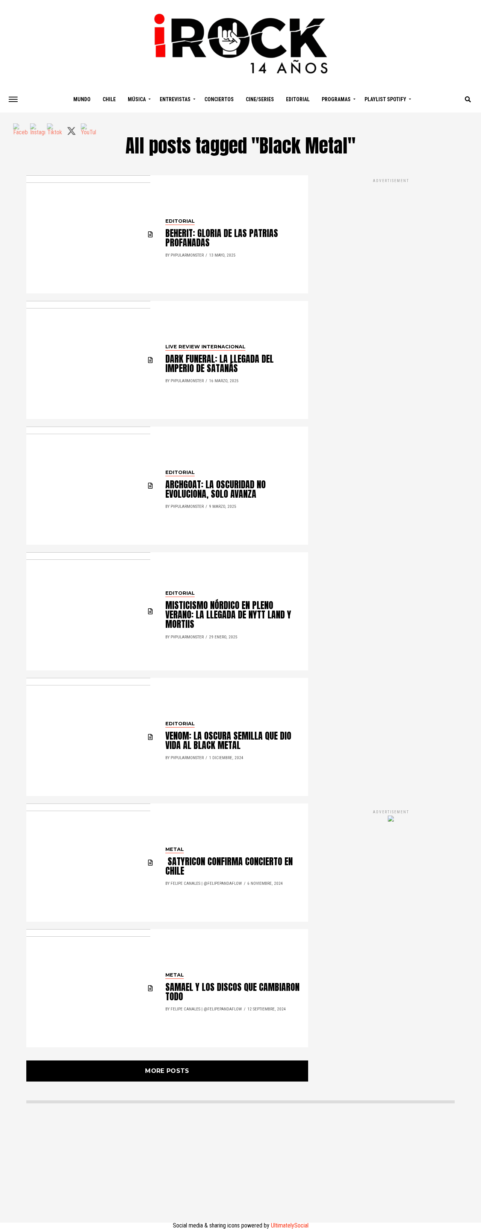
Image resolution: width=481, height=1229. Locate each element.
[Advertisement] (391, 486)
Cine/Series (260, 99)
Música (137, 99)
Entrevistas (175, 99)
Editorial (298, 99)
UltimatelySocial (290, 1225)
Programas (336, 99)
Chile (109, 99)
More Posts (167, 1070)
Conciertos (219, 99)
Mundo (82, 99)
